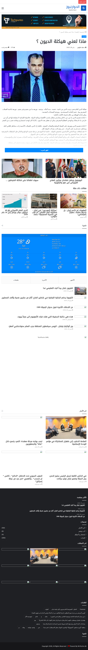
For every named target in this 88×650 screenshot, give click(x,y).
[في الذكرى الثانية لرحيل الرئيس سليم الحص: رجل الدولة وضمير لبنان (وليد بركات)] (66, 462)
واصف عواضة (31, 627)
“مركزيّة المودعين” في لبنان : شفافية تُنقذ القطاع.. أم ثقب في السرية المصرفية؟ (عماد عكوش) (44, 213)
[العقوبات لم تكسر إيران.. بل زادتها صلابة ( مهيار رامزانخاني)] (73, 201)
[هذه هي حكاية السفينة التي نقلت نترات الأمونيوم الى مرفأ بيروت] (80, 319)
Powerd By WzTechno (77, 646)
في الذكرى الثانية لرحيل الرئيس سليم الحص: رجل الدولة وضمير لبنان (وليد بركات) (67, 477)
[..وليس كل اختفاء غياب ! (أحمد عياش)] (72, 556)
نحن (39, 627)
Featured (82, 609)
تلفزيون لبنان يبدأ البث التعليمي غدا (58, 288)
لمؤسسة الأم (28, 616)
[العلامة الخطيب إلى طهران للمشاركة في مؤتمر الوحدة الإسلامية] (66, 427)
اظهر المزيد (44, 150)
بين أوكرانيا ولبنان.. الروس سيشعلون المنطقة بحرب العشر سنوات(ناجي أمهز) (41, 326)
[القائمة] (3, 9)
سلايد (46, 616)
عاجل (36, 616)
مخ (35, 620)
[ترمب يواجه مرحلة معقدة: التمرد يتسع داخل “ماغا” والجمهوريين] (22, 427)
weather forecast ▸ (44, 272)
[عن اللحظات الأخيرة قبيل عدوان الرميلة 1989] (80, 310)
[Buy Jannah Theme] (44, 21)
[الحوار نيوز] (76, 8)
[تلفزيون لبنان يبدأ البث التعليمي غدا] (80, 291)
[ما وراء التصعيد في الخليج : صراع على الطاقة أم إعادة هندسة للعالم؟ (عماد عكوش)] (72, 589)
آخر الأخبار (82, 528)
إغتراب (83, 538)
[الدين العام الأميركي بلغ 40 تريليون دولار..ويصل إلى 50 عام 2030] (15, 201)
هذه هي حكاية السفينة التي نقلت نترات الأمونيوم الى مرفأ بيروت (45, 317)
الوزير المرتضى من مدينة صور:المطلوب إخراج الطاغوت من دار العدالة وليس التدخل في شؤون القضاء (58, 613)
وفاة (23, 627)
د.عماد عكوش (81, 47)
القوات (47, 609)
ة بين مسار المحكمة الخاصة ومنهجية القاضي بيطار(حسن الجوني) (68, 616)
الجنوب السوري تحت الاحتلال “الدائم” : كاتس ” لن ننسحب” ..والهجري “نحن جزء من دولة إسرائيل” (22, 478)
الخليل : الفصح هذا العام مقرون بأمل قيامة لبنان (64, 609)
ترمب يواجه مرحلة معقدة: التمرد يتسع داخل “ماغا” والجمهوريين (24, 443)
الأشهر (72, 280)
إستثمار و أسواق (80, 534)
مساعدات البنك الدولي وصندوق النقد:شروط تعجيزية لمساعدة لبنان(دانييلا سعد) (64, 624)
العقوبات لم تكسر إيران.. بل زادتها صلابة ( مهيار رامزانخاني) (75, 212)
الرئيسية (82, 32)
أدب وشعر (82, 531)
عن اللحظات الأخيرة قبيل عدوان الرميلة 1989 (55, 307)
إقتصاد (77, 32)
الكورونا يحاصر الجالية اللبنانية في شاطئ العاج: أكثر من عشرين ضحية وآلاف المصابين (37, 298)
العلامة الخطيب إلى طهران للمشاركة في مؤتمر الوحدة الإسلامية (66, 443)
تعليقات (16, 280)
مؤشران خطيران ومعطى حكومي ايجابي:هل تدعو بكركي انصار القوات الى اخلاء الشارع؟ (62, 620)
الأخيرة (44, 280)
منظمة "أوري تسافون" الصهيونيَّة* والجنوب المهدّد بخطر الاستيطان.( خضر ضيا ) (64, 627)
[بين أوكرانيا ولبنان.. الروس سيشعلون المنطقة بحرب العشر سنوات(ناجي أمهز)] (80, 329)
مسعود (38, 624)
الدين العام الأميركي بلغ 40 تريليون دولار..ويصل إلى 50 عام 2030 (15, 212)
